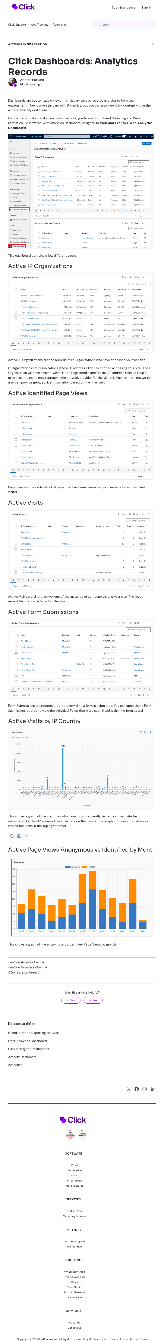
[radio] (71, 1000)
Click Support (17, 24)
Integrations (74, 1180)
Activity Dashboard (22, 1057)
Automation (74, 1170)
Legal (87, 1339)
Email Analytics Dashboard (27, 1041)
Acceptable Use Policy (133, 1339)
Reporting (59, 24)
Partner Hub (74, 1246)
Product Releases (74, 1292)
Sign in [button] (147, 7)
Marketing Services (74, 1216)
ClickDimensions (47, 1339)
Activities (15, 1065)
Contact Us (74, 1327)
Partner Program (74, 1241)
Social (74, 1175)
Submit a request (124, 7)
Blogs (74, 1282)
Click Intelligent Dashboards (28, 1049)
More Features (74, 1185)
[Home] (23, 12)
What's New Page (74, 1272)
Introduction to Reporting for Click (33, 1033)
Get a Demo (74, 1211)
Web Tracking (39, 24)
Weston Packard (32, 80)
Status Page (74, 1297)
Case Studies (75, 1287)
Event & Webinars (74, 1277)
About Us (74, 1322)
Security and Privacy (105, 1339)
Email (74, 1165)
